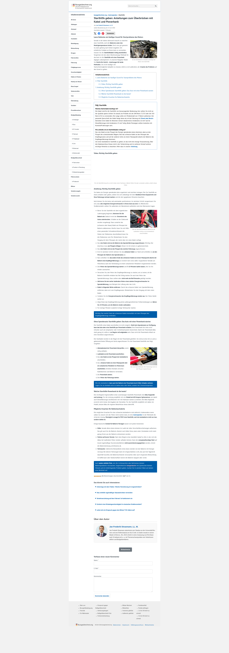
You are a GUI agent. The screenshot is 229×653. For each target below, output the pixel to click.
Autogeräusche (131, 466)
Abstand (73, 29)
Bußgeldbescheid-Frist (104, 613)
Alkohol (73, 34)
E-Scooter (76, 129)
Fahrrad (75, 134)
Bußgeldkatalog (76, 115)
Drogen (73, 53)
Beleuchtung (75, 48)
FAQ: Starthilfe (102, 81)
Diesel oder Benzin (147, 118)
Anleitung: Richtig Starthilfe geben (109, 87)
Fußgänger (76, 139)
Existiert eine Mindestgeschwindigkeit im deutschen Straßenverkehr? (119, 504)
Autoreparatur (112, 15)
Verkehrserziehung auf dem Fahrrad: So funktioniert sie (114, 498)
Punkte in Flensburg (79, 167)
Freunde (82, 610)
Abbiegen (74, 24)
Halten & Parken (76, 77)
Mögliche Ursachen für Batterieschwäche (115, 97)
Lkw (74, 143)
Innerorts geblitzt (127, 610)
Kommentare (110, 33)
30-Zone (73, 19)
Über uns (82, 605)
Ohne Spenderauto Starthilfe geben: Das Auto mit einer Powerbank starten (127, 91)
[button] (95, 33)
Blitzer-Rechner (127, 605)
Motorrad (75, 148)
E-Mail (96, 568)
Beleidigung (74, 43)
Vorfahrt (73, 105)
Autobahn (74, 38)
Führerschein (75, 177)
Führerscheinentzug (104, 616)
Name (96, 560)
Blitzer (73, 186)
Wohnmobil (76, 153)
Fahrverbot (76, 162)
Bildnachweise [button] (125, 550)
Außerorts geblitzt (127, 613)
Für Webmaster (84, 613)
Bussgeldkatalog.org (86, 608)
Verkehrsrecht (75, 196)
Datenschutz (116, 625)
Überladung (74, 100)
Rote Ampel (74, 86)
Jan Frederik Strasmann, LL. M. (104, 25)
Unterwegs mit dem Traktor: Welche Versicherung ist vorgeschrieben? (119, 487)
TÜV (72, 96)
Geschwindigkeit (76, 72)
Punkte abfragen (143, 608)
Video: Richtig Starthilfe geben (112, 84)
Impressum (125, 625)
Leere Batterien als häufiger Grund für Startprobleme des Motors (119, 77)
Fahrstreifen (75, 58)
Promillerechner (76, 110)
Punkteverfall (142, 605)
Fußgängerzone (76, 67)
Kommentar (97, 576)
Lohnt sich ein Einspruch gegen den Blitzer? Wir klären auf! (116, 510)
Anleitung (134, 147)
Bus (74, 124)
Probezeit (76, 181)
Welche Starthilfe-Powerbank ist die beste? (116, 94)
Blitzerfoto (125, 608)
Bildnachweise (149, 625)
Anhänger (76, 119)
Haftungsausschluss (137, 625)
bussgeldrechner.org (81, 6)
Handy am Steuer (76, 81)
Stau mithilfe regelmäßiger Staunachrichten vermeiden (114, 493)
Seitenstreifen (75, 91)
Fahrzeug (74, 62)
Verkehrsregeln (75, 191)
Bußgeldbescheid (76, 158)
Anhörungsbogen (103, 610)
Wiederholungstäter (78, 172)
